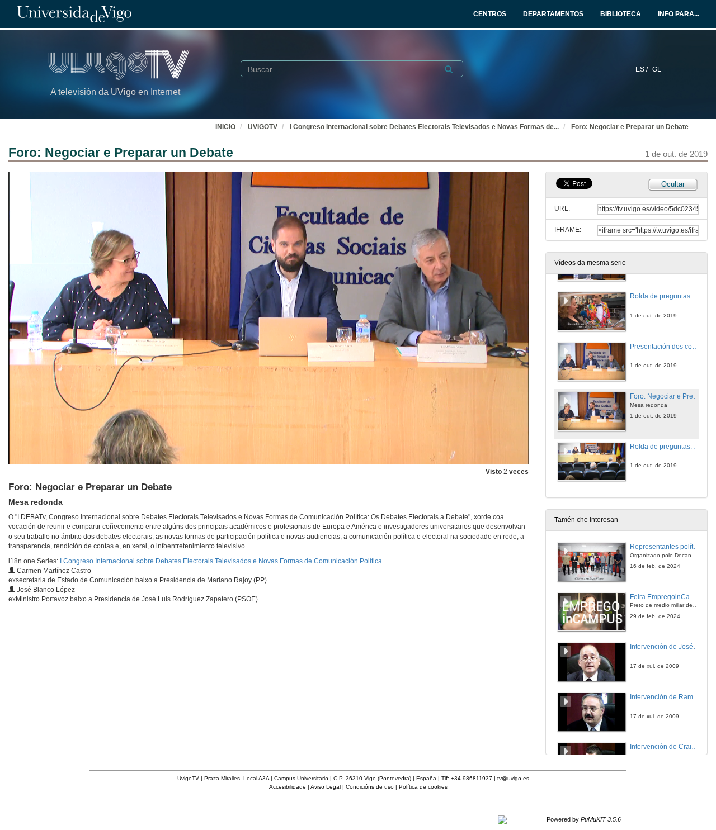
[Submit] (448, 69)
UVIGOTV (262, 127)
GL (656, 69)
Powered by (584, 819)
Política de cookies (423, 787)
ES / (642, 69)
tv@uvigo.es (513, 778)
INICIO (225, 127)
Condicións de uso (370, 787)
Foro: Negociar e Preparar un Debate (630, 127)
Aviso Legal (325, 787)
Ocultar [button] (673, 184)
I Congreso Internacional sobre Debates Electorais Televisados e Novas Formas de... (424, 127)
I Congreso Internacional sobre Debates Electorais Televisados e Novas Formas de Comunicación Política (221, 561)
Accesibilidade (287, 787)
